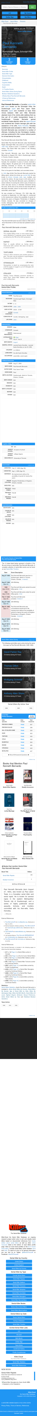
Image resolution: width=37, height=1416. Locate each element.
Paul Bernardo (9, 922)
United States (19, 1261)
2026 (5, 1250)
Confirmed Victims (19, 1349)
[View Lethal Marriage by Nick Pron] (9, 800)
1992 (19, 306)
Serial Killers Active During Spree (12, 91)
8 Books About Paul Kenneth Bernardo (13, 96)
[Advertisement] (18, 422)
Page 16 (15, 969)
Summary (5, 69)
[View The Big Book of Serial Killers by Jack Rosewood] (27, 800)
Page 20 (15, 973)
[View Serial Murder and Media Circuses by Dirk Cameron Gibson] (9, 848)
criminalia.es (21, 939)
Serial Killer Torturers (19, 1286)
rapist (7, 106)
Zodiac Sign (10, 17)
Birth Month (19, 1338)
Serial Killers (14, 21)
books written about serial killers (18, 1242)
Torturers (22, 21)
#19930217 (20, 599)
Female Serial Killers (19, 1275)
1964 (14, 320)
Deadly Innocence (8, 880)
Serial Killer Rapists (8, 875)
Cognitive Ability (7, 82)
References (25, 1405)
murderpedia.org (12, 937)
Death (4, 87)
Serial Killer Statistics (19, 1362)
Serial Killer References (19, 1365)
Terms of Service (16, 1405)
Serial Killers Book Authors (19, 1310)
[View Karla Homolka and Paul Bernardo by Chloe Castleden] (9, 824)
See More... (28, 17)
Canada (10, 150)
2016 (34, 1248)
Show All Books (19, 884)
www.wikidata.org (20, 931)
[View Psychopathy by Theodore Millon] (28, 824)
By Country (28, 13)
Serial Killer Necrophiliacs (19, 1300)
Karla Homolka (23, 126)
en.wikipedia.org (22, 922)
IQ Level (19, 1335)
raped (11, 111)
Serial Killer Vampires (19, 1289)
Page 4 (13, 958)
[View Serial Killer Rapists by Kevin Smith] (9, 776)
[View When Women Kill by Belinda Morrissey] (28, 848)
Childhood (5, 80)
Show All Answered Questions (18, 755)
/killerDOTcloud (12, 1254)
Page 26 (15, 977)
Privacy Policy (5, 1405)
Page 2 (13, 952)
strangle (15, 177)
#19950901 (20, 616)
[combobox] (14, 7)
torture (10, 177)
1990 (4, 173)
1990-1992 (5, 146)
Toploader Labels (18, 1413)
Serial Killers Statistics (8, 987)
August (15, 342)
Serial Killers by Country (19, 1268)
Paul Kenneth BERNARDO (24, 935)
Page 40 (15, 981)
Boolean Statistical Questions (11, 94)
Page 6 (13, 961)
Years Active (19, 1345)
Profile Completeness (19, 1352)
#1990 (20, 589)
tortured (32, 121)
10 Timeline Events (8, 89)
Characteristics (6, 78)
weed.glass (32, 1411)
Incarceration (6, 85)
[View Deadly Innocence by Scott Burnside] (28, 776)
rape (24, 177)
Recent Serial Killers (19, 1317)
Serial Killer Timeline (12, 569)
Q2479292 (8, 931)
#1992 (20, 594)
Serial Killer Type (7, 74)
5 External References (8, 98)
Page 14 (15, 965)
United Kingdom (19, 1265)
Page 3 (14, 956)
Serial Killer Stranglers (19, 1296)
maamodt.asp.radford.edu (15, 928)
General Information (8, 76)
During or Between (19, 1321)
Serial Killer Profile (7, 71)
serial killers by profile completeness (27, 219)
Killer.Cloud (5, 2)
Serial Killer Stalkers (19, 1282)
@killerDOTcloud (27, 1252)
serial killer (31, 104)
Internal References (8, 100)
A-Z (10, 13)
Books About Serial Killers (19, 1307)
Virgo (16, 337)
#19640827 (25, 579)
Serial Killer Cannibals (19, 1293)
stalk (20, 177)
